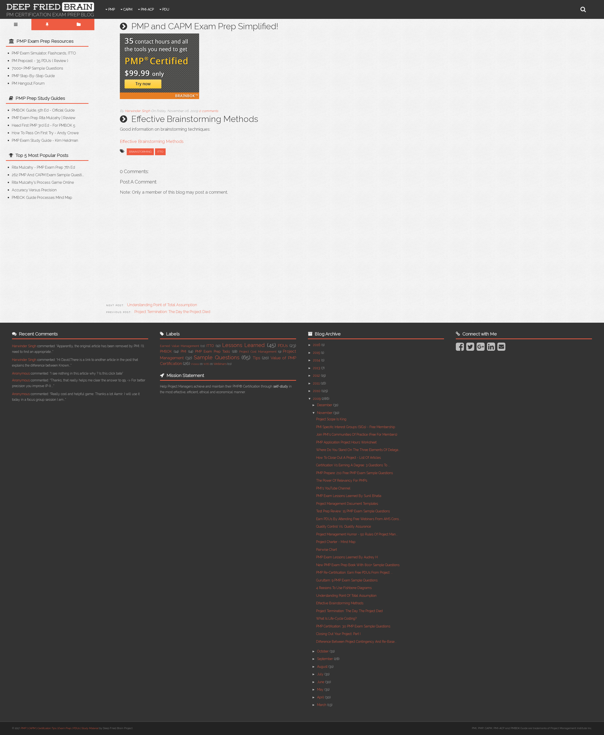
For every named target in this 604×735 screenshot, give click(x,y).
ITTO (160, 151)
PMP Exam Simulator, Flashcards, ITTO (44, 53)
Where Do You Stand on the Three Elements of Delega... (358, 450)
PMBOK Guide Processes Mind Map (42, 197)
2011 (317, 383)
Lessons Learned (243, 345)
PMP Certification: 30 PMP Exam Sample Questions (353, 626)
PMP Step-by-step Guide (33, 76)
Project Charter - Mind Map (335, 542)
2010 (317, 391)
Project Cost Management (258, 351)
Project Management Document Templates (347, 503)
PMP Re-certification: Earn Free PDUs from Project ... (354, 572)
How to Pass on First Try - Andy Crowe (45, 133)
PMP (111, 9)
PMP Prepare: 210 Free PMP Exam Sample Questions (354, 473)
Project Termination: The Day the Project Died (349, 611)
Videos (195, 364)
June (321, 682)
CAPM (127, 9)
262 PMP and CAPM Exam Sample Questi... (48, 175)
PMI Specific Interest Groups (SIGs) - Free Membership (355, 427)
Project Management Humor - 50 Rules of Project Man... (357, 534)
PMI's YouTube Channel (333, 488)
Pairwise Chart (326, 549)
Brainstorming (140, 151)
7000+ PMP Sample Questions (37, 68)
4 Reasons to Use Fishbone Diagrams (344, 588)
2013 (317, 368)
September (325, 659)
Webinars (220, 364)
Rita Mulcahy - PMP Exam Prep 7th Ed (43, 167)
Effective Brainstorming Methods (152, 141)
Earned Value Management (179, 346)
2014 (317, 360)
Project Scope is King (331, 419)
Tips (256, 357)
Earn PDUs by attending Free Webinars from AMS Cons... (358, 519)
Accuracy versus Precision (34, 190)
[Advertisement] (45, 240)
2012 (317, 375)
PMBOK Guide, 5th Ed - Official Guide (43, 110)
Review (60, 60)
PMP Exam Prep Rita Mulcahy (36, 118)
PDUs (283, 345)
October (323, 651)
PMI (183, 351)
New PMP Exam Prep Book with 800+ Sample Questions (357, 565)
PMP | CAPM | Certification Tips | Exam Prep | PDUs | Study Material (59, 728)
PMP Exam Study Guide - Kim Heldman (45, 140)
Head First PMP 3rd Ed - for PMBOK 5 (43, 125)
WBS (206, 364)
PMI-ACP (147, 9)
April (321, 697)
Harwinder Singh (24, 346)
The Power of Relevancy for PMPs (341, 480)
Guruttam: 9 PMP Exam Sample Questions (347, 580)
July (320, 674)
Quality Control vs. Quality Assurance (343, 526)
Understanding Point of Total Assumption (346, 595)
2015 (317, 353)
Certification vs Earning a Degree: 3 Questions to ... (353, 465)
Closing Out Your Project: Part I (338, 634)
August (322, 666)
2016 (317, 345)
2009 (317, 399)
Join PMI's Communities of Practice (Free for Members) (356, 434)
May (320, 689)
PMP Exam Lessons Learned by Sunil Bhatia (348, 496)
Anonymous (21, 373)
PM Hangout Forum (28, 83)
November (325, 413)
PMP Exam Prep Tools (212, 351)
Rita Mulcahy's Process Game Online (43, 182)
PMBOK (166, 351)
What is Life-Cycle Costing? (336, 618)
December (325, 405)
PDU (165, 9)
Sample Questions (216, 357)
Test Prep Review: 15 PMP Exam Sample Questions (353, 511)
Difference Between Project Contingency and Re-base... (356, 641)
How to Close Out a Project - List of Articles (348, 457)
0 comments (208, 111)
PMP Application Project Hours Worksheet (346, 442)
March (322, 705)
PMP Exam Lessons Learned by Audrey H (347, 557)
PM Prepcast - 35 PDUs (31, 60)
